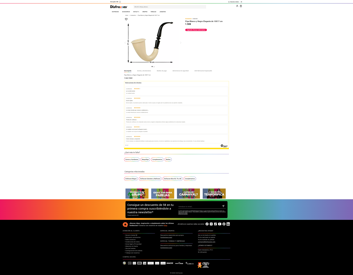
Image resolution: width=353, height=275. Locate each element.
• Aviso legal (129, 244)
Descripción (127, 71)
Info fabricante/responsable (203, 71)
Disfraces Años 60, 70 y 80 (172, 179)
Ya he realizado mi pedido (206, 237)
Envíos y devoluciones (144, 71)
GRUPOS (144, 11)
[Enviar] (223, 206)
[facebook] (207, 224)
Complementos (157, 159)
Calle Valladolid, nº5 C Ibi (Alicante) (205, 251)
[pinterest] (224, 224)
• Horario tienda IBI (131, 235)
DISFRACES (115, 11)
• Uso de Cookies (130, 248)
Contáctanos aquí (166, 237)
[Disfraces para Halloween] (214, 198)
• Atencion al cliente (131, 246)
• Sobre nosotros (130, 239)
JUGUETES (163, 11)
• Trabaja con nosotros (132, 253)
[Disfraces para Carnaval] (188, 198)
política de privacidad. (183, 213)
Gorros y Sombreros (131, 159)
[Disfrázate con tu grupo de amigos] (136, 198)
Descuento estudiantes (133, 237)
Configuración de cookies (133, 250)
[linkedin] (228, 224)
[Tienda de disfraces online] (118, 6)
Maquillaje (145, 159)
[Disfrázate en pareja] (162, 198)
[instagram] (211, 224)
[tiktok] (215, 224)
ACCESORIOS (126, 11)
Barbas (168, 159)
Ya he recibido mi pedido (206, 239)
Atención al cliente (234, 1)
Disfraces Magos (131, 179)
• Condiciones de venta (132, 242)
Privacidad (137, 244)
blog (165, 225)
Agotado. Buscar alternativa (196, 30)
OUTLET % (136, 11)
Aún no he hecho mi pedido (207, 235)
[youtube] (220, 224)
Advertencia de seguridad (181, 71)
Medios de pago (162, 71)
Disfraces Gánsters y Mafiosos (150, 179)
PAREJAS (153, 11)
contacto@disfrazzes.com (206, 242)
